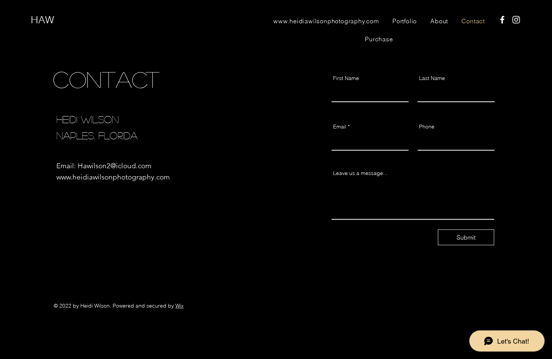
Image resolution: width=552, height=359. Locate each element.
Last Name (432, 78)
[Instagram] (516, 20)
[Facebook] (502, 20)
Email (339, 126)
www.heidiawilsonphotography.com (113, 177)
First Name (346, 78)
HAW (42, 20)
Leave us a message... (360, 173)
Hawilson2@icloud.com (114, 165)
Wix (179, 305)
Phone (426, 126)
